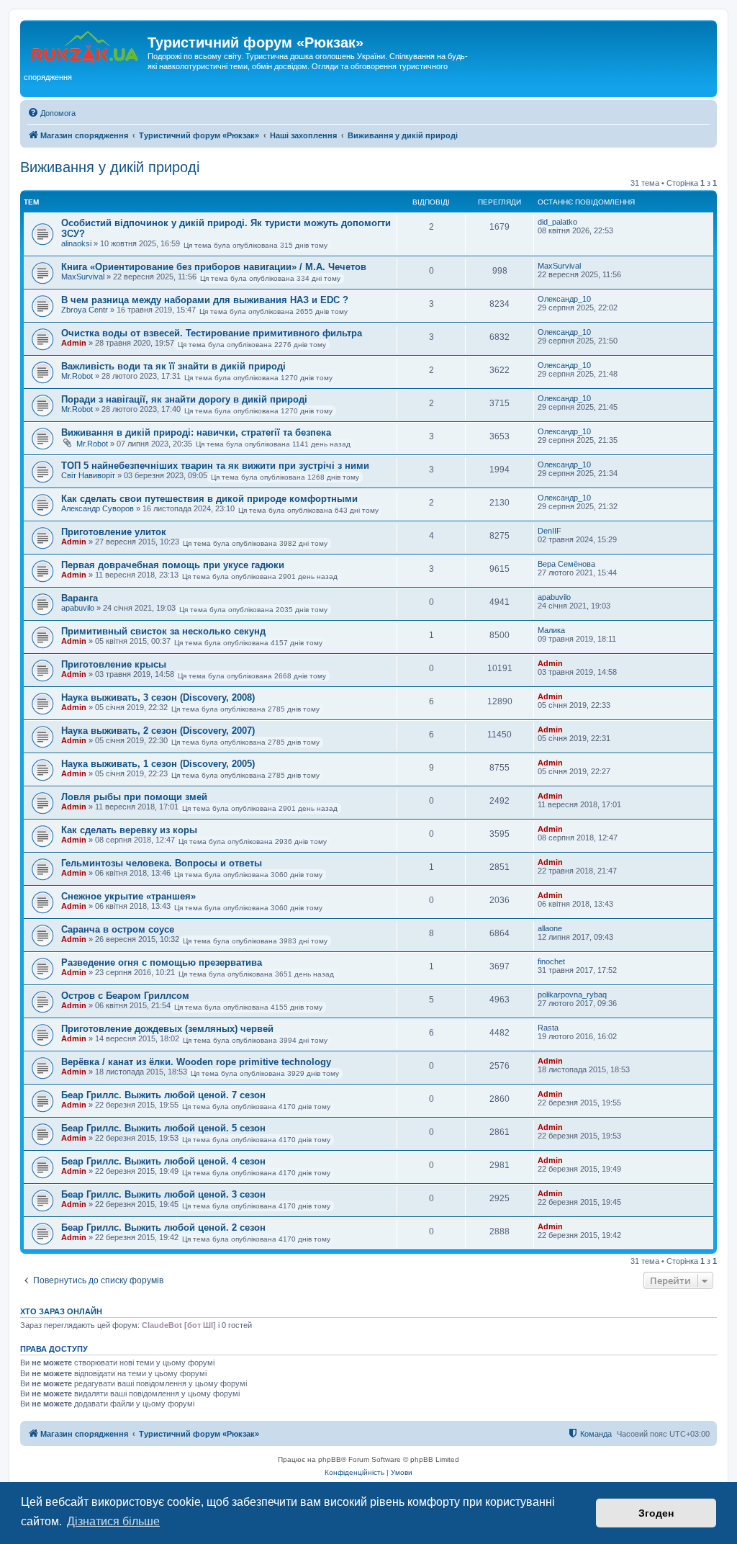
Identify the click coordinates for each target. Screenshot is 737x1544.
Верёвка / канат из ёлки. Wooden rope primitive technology (196, 1061)
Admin (73, 342)
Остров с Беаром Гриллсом (125, 995)
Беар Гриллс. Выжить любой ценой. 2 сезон (163, 1227)
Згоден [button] (656, 1513)
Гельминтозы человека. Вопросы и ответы (161, 863)
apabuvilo (77, 607)
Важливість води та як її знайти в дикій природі (173, 366)
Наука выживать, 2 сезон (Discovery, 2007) (158, 730)
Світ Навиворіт (88, 475)
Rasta (548, 1027)
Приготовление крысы (113, 664)
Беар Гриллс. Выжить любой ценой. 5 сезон (163, 1128)
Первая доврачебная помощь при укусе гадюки (172, 565)
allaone (550, 928)
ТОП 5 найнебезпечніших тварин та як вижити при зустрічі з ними (215, 465)
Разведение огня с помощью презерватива (161, 962)
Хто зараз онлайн (61, 1311)
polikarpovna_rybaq (572, 994)
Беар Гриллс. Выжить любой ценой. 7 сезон (163, 1095)
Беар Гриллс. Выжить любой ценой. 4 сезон (163, 1161)
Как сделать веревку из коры (129, 830)
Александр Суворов (97, 508)
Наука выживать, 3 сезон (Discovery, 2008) (158, 697)
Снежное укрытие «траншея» (128, 896)
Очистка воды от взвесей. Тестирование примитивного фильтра (211, 333)
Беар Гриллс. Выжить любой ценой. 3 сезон (163, 1194)
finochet (551, 961)
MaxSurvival (82, 276)
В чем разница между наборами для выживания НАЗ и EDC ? (204, 300)
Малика (551, 630)
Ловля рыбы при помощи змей (134, 796)
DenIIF (549, 530)
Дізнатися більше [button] (113, 1521)
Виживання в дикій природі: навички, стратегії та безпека (196, 432)
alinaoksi (76, 243)
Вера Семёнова (566, 564)
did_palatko (557, 221)
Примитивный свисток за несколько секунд (163, 631)
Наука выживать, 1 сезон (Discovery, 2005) (158, 763)
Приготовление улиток (113, 531)
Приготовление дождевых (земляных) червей (167, 1028)
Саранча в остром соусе (117, 929)
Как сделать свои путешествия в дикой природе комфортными (209, 498)
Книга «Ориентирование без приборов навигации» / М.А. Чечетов (213, 266)
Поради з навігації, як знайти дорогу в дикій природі (184, 399)
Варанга (79, 598)
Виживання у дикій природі (109, 167)
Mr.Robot (77, 376)
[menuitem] (51, 113)
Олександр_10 (564, 299)
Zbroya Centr (84, 309)
